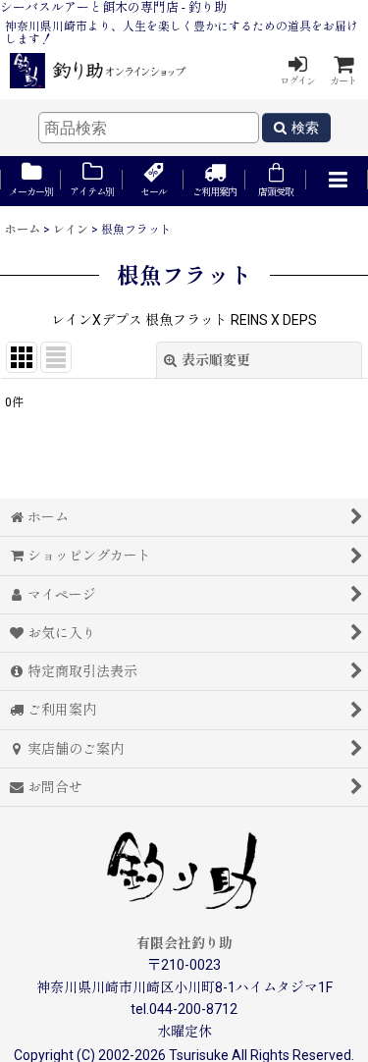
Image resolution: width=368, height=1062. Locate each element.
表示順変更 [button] (216, 360)
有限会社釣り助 (184, 943)
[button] (336, 181)
